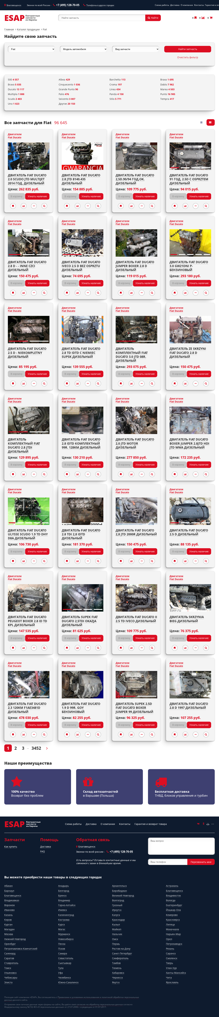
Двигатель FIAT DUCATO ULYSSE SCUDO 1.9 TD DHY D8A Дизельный (28, 534)
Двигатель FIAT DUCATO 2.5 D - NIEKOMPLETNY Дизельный (27, 353)
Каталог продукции (28, 29)
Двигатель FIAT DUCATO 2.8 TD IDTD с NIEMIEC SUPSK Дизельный (81, 353)
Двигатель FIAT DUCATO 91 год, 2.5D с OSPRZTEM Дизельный (189, 179)
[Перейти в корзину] (210, 17)
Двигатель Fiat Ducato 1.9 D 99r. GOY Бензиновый (81, 708)
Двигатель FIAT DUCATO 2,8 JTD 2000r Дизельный (136, 532)
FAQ (42, 851)
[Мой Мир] (208, 824)
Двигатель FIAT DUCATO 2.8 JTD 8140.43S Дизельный (81, 179)
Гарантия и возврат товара (150, 824)
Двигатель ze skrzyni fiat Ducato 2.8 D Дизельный (188, 353)
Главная (9, 29)
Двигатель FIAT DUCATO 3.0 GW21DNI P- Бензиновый (189, 266)
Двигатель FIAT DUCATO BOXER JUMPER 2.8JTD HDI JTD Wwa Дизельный (189, 443)
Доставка (174, 5)
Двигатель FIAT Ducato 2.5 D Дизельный (189, 532)
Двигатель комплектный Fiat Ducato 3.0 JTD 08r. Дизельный (132, 355)
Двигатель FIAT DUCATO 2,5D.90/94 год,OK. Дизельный (135, 179)
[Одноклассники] (203, 824)
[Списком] (202, 122)
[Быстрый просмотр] (44, 206)
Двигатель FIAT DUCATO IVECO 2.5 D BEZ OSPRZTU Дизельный (81, 266)
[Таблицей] (211, 122)
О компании (187, 5)
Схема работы (162, 5)
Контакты (199, 5)
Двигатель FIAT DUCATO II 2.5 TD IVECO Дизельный (136, 619)
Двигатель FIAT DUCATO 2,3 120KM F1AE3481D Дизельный (27, 708)
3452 (36, 748)
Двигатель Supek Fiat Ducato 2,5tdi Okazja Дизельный (80, 621)
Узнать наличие (37, 196)
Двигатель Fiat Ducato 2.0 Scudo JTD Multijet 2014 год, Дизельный (27, 179)
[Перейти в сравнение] (203, 17)
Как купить (10, 846)
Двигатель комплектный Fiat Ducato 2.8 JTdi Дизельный (24, 445)
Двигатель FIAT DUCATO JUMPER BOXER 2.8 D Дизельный (135, 266)
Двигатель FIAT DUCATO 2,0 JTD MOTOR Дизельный (135, 443)
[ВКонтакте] (198, 824)
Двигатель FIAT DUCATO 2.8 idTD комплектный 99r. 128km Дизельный (81, 443)
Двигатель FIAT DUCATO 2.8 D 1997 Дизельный (189, 706)
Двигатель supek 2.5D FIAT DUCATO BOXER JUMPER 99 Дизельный (134, 708)
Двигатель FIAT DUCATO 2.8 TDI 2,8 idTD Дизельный (81, 534)
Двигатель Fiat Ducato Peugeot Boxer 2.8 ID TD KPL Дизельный (27, 621)
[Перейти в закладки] (195, 17)
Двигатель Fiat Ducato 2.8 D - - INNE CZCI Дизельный (27, 266)
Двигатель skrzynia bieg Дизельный (187, 619)
